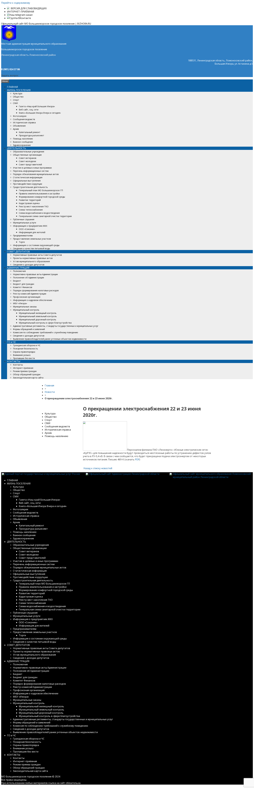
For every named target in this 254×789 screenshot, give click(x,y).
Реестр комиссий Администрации (29, 293)
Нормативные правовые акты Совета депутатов (37, 255)
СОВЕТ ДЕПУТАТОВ (18, 251)
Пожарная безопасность (25, 348)
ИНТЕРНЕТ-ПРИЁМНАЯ (20, 11)
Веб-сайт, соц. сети (28, 109)
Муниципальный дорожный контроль (37, 319)
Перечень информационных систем (31, 171)
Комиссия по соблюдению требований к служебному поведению (45, 332)
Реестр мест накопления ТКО (34, 206)
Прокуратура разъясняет (31, 135)
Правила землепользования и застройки (39, 193)
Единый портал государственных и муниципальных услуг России (42, 473)
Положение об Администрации (28, 277)
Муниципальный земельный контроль (38, 316)
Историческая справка (24, 122)
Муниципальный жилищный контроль (37, 313)
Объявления (19, 125)
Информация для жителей (32, 232)
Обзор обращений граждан (26, 374)
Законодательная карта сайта (28, 377)
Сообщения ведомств (24, 119)
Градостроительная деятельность (30, 187)
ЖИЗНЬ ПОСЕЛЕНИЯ (19, 90)
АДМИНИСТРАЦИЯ (18, 267)
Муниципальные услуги (24, 222)
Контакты (18, 364)
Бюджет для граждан (23, 284)
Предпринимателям (23, 235)
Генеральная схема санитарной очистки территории (45, 216)
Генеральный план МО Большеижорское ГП (41, 190)
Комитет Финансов (22, 287)
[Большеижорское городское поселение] (9, 40)
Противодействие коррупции (27, 183)
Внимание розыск (22, 355)
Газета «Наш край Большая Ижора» (37, 106)
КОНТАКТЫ (13, 361)
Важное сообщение (23, 141)
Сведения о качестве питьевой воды (31, 248)
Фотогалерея (19, 116)
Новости (50, 392)
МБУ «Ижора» (20, 303)
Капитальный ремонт (29, 132)
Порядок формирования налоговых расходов (36, 290)
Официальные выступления (27, 180)
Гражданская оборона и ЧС (26, 345)
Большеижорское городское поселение (24, 49)
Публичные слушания (23, 219)
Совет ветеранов (27, 158)
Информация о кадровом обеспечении (32, 300)
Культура (17, 93)
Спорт (16, 99)
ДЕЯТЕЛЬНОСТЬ (16, 148)
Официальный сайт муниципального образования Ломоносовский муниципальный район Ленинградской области (212, 475)
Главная (49, 385)
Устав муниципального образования (31, 261)
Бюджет (17, 280)
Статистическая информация (27, 177)
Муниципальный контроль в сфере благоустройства (45, 322)
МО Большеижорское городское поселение (26, 776)
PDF (137, 459)
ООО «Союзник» (27, 229)
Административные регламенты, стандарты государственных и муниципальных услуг (55, 326)
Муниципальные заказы (25, 306)
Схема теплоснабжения (31, 209)
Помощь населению (23, 138)
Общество (18, 96)
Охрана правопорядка (24, 351)
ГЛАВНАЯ (12, 87)
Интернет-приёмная (23, 368)
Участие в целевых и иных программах (32, 167)
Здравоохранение (22, 145)
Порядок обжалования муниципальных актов (36, 174)
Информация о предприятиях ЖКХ (30, 225)
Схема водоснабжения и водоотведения (39, 213)
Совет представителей (30, 164)
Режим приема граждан (25, 371)
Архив (16, 129)
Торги (22, 242)
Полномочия (19, 271)
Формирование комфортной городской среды (42, 196)
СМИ (15, 103)
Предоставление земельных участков (32, 238)
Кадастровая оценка (29, 203)
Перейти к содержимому (15, 2)
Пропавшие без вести (24, 358)
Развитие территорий (30, 200)
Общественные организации (27, 154)
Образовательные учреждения (28, 151)
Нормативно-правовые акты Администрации (35, 274)
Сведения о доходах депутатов (28, 264)
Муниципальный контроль (26, 309)
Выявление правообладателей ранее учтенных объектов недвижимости (49, 338)
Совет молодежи (27, 161)
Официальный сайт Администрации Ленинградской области (124, 473)
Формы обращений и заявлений (29, 329)
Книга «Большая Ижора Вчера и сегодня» (40, 112)
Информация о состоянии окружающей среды (36, 245)
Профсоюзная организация (26, 296)
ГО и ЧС (11, 342)
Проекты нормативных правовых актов (33, 258)
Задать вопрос (9, 75)
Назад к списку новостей (97, 468)
